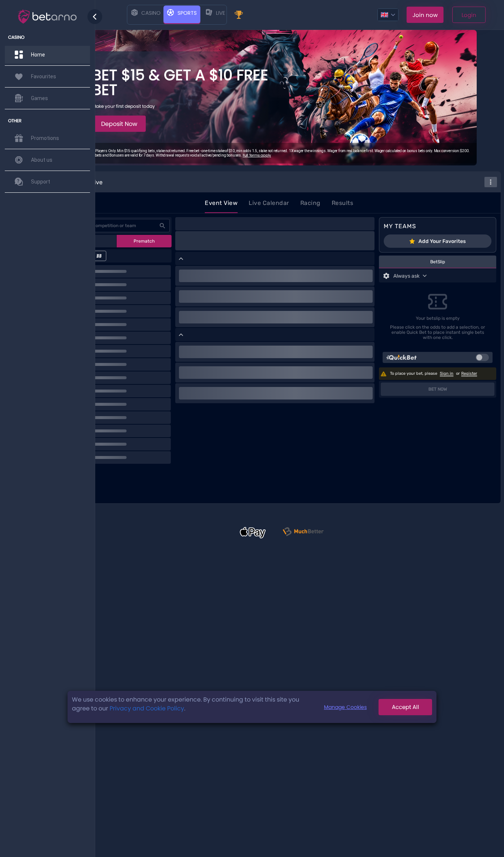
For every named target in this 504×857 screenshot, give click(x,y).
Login (469, 15)
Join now (425, 15)
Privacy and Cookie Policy (147, 708)
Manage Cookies (345, 706)
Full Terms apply (257, 155)
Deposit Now (119, 124)
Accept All (405, 707)
